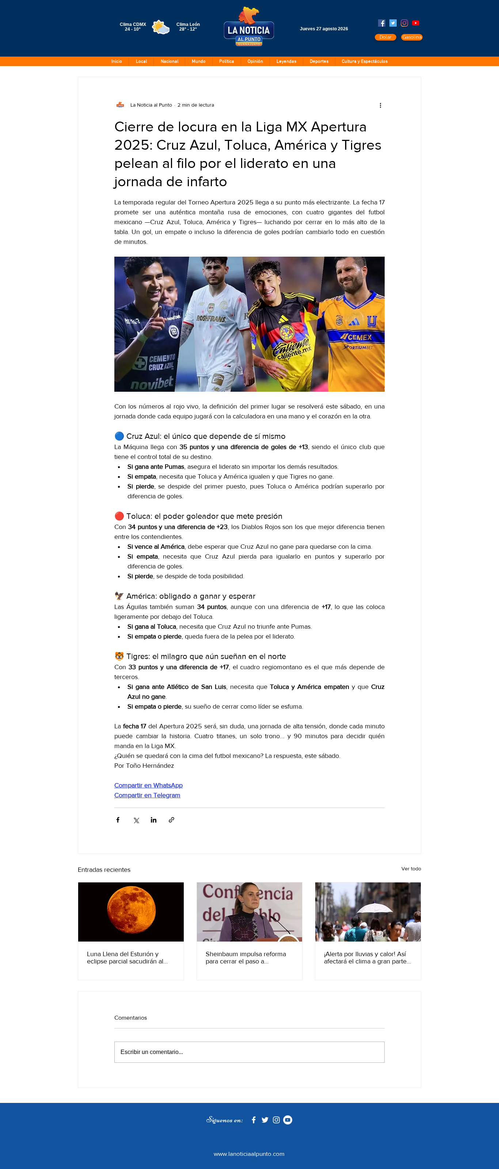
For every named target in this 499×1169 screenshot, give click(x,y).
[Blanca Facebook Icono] (253, 1119)
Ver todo (411, 868)
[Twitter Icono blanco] (265, 1119)
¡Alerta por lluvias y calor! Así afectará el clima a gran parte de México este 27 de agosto (365, 957)
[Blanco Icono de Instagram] (276, 1119)
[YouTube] (415, 23)
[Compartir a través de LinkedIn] (153, 819)
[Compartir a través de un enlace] (171, 819)
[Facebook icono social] (381, 23)
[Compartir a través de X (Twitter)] (135, 819)
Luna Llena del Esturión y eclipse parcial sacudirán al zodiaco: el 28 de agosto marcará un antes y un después (125, 957)
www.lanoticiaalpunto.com (249, 1153)
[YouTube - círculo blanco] (287, 1119)
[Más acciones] (380, 104)
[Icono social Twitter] (393, 23)
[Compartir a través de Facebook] (117, 819)
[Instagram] (404, 23)
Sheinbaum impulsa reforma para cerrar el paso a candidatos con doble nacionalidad (246, 957)
